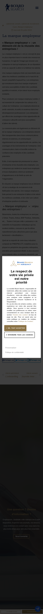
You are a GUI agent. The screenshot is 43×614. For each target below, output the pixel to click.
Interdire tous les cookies (20, 335)
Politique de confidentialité (14, 352)
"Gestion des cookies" (20, 315)
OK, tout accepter (16, 328)
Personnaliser (10, 348)
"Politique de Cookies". (26, 321)
